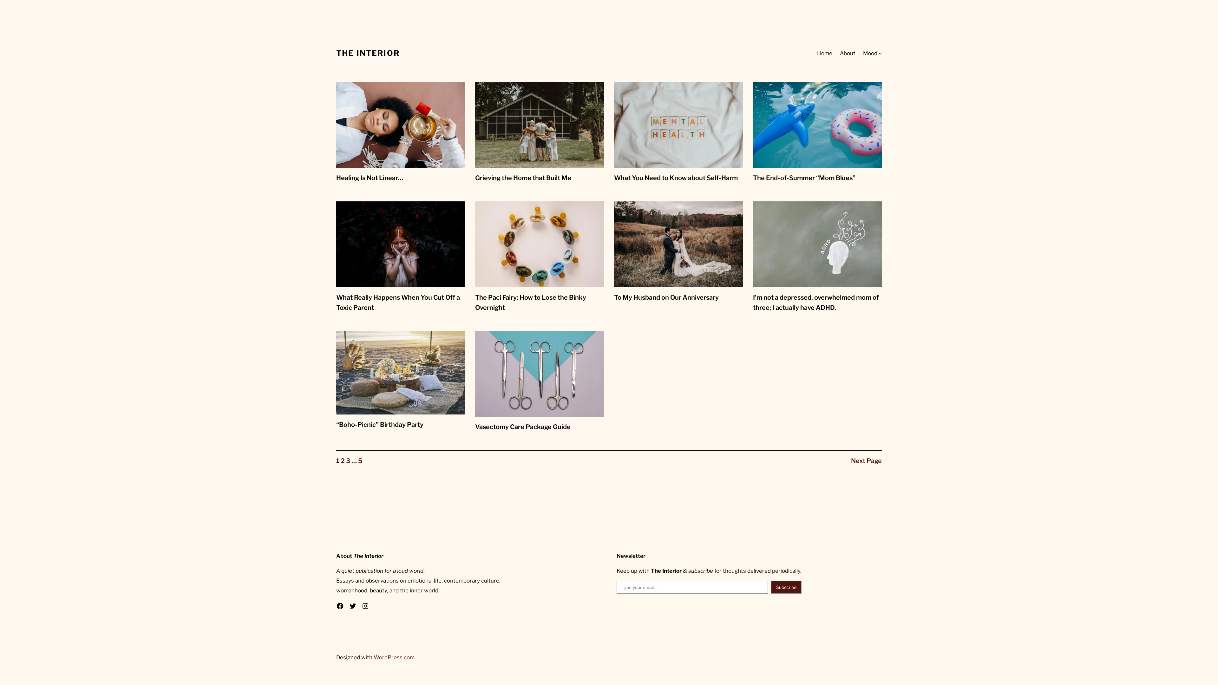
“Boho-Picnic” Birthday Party (379, 424)
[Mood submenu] (880, 53)
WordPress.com (394, 657)
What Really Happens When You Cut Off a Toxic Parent (398, 302)
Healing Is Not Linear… (369, 178)
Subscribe (786, 587)
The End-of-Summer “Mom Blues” (804, 178)
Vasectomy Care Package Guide (523, 427)
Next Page (866, 461)
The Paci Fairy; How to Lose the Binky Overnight (530, 302)
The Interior (368, 53)
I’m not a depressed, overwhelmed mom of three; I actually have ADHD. (816, 302)
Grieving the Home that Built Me (523, 178)
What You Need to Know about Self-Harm (676, 178)
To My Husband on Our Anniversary (666, 297)
